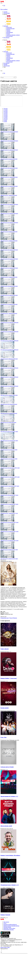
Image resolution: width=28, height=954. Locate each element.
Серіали (8, 31)
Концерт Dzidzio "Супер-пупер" (9, 678)
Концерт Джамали (5, 914)
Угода (4, 923)
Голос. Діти (3, 737)
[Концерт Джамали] (14, 900)
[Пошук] (15, 77)
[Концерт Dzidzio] (14, 664)
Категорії (5, 26)
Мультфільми (9, 32)
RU (4, 5)
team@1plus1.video (5, 947)
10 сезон (5, 118)
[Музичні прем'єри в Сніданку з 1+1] (14, 871)
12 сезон (5, 116)
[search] (1, 69)
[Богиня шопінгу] (14, 694)
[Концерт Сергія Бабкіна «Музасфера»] (14, 841)
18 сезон (5, 108)
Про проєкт (6, 922)
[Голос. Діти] (14, 723)
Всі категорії (9, 36)
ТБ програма (6, 13)
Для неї (11, 617)
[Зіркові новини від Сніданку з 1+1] (14, 782)
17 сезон (5, 109)
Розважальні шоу (10, 28)
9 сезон (5, 120)
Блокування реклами (8, 929)
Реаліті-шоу (9, 27)
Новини (8, 29)
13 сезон (5, 115)
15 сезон (5, 112)
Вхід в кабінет (4, 9)
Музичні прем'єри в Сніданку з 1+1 (10, 885)
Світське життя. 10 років (7, 767)
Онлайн (5, 11)
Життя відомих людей (6, 826)
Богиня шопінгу (5, 707)
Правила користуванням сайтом (11, 925)
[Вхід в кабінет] (1, 8)
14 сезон (5, 113)
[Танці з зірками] (14, 635)
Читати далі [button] (3, 616)
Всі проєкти (6, 37)
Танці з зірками (5, 648)
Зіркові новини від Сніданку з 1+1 (9, 796)
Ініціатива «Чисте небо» (9, 928)
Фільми (8, 33)
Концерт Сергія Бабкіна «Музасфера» (10, 855)
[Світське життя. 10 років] (14, 753)
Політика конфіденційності (10, 924)
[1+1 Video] (5, 1)
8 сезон (5, 121)
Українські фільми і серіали (13, 35)
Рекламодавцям (7, 927)
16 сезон (5, 111)
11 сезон (5, 117)
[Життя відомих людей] (14, 812)
